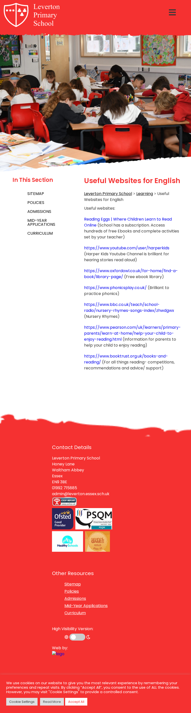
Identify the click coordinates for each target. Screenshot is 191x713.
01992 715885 (64, 488)
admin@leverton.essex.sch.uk (80, 494)
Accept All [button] (76, 701)
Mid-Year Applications (41, 222)
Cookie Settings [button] (22, 701)
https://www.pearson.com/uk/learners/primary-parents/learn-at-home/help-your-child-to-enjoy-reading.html (132, 333)
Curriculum (40, 233)
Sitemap (35, 193)
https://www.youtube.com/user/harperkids (126, 248)
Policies (35, 202)
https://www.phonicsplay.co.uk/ (115, 288)
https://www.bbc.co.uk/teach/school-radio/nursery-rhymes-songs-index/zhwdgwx (129, 307)
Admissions (39, 211)
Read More (52, 701)
